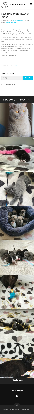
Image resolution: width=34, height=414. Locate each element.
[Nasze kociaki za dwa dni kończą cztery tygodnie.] (17, 223)
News (16, 65)
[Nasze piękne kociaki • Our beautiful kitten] (17, 326)
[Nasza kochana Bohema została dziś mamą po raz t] (17, 360)
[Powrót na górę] (17, 405)
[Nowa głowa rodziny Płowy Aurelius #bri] (17, 120)
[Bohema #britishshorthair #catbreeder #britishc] (17, 292)
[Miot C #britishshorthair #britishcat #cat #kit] (17, 257)
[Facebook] (17, 396)
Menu (30, 4)
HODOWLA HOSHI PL (18, 4)
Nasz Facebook (8, 84)
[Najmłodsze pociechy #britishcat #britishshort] (17, 189)
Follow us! (18, 380)
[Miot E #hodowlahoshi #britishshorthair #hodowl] (17, 154)
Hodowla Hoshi (11, 22)
